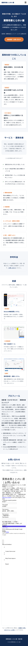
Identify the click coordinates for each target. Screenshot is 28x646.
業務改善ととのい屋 (8, 2)
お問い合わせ (12, 268)
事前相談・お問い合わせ (14, 39)
